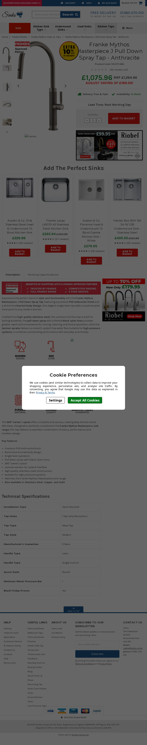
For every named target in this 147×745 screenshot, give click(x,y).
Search (67, 14)
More (128, 28)
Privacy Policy (58, 637)
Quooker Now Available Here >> (22, 3)
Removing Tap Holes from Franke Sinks (37, 688)
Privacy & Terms (45, 392)
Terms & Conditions (84, 664)
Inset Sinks (84, 26)
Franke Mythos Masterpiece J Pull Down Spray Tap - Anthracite (97, 37)
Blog (30, 671)
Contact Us (9, 650)
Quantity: (93, 114)
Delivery (70, 3)
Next (7, 132)
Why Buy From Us (36, 662)
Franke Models (19, 37)
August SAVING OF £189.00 (109, 83)
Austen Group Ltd (80, 735)
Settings (55, 400)
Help (89, 3)
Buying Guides (35, 667)
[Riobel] (123, 299)
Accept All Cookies (85, 400)
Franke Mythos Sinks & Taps (46, 37)
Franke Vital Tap (35, 645)
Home (5, 37)
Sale (18, 28)
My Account (109, 3)
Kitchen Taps (106, 26)
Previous (7, 43)
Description (13, 274)
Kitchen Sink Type (41, 28)
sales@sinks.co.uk (132, 648)
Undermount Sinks (63, 28)
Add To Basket (20, 252)
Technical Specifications (43, 274)
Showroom (33, 650)
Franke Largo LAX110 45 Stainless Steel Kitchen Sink (55, 224)
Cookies (8, 654)
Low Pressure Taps (37, 705)
